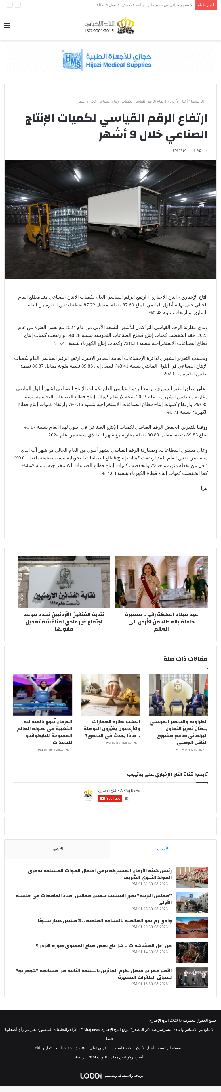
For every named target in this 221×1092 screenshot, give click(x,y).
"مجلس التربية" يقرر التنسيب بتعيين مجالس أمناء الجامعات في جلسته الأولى (94, 899)
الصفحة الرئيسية (171, 1048)
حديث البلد (63, 1048)
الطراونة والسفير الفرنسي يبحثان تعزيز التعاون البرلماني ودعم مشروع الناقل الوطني (179, 732)
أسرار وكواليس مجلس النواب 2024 (115, 1057)
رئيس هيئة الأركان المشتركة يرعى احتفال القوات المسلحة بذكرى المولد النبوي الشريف (100, 874)
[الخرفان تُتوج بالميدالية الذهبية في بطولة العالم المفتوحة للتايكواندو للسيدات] (42, 695)
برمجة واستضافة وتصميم (123, 1075)
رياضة (79, 1057)
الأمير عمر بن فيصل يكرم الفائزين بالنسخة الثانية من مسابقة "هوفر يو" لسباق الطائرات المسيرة (94, 974)
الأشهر (57, 848)
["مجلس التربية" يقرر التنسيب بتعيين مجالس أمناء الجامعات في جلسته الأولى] (192, 902)
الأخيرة (163, 848)
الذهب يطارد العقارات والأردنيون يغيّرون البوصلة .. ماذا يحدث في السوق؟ (111, 728)
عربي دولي (98, 1048)
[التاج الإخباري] (110, 25)
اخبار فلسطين (121, 1048)
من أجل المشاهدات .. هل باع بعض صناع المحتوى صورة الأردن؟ (104, 945)
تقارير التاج (43, 1048)
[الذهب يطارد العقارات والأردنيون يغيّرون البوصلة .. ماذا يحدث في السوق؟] (110, 695)
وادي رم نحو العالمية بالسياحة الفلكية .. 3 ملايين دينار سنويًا (105, 920)
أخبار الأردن (179, 101)
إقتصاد (81, 1048)
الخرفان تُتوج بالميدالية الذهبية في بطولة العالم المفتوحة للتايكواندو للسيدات (44, 732)
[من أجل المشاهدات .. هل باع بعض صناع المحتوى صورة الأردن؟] (192, 952)
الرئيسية (198, 101)
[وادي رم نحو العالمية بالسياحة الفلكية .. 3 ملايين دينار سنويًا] (192, 927)
